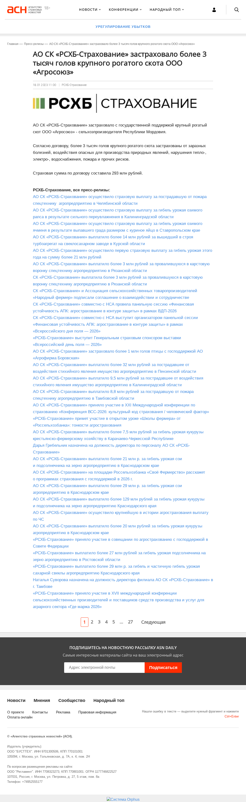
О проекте (15, 712)
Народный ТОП (165, 9)
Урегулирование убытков (123, 27)
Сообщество (71, 700)
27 (130, 622)
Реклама (63, 712)
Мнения (42, 700)
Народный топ (108, 700)
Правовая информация (97, 712)
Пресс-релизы (34, 44)
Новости (88, 9)
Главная (12, 44)
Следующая (153, 622)
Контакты (40, 712)
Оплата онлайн (19, 717)
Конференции (123, 9)
